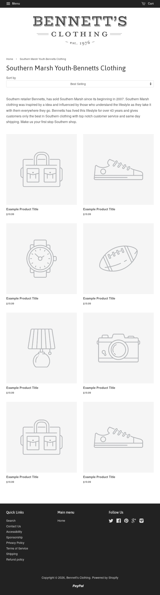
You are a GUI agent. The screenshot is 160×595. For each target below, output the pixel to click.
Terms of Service (17, 548)
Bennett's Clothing (78, 577)
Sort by (11, 77)
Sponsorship (14, 537)
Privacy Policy (15, 542)
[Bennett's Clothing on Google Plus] (133, 521)
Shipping (12, 554)
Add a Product (53, 326)
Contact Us (13, 526)
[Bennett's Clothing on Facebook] (118, 521)
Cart (150, 3)
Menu (15, 3)
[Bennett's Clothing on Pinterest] (126, 521)
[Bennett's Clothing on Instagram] (141, 521)
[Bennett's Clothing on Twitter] (111, 521)
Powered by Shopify (105, 577)
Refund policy (15, 559)
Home (9, 59)
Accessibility (14, 531)
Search (11, 520)
